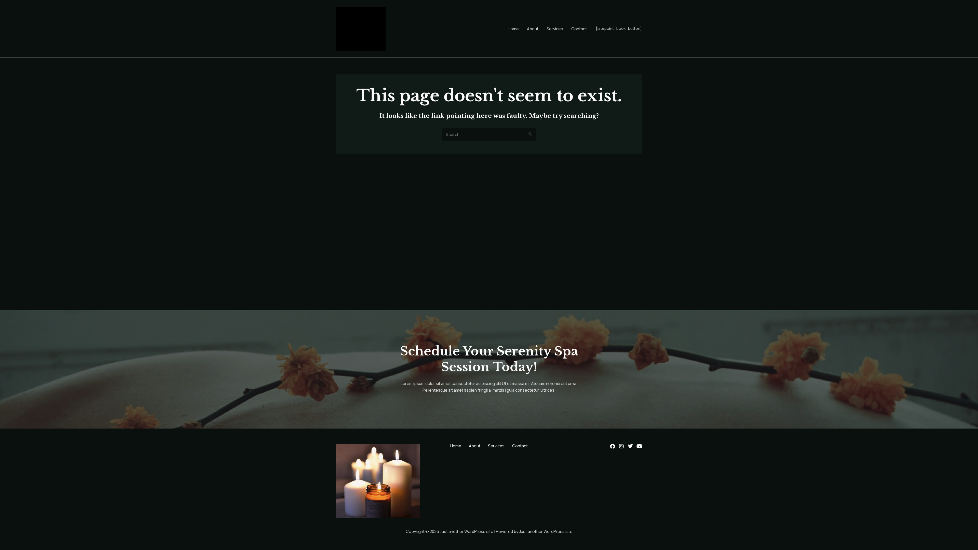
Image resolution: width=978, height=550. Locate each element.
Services (555, 29)
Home (513, 29)
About (532, 29)
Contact (579, 29)
